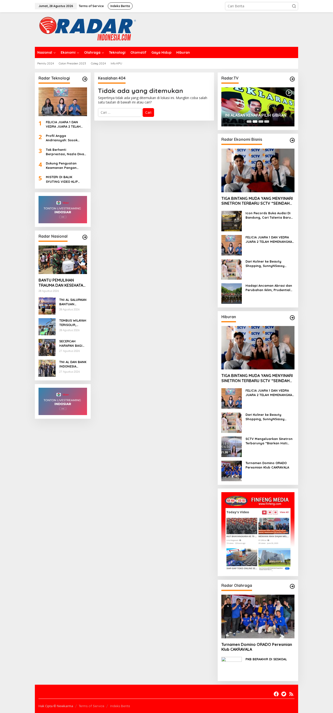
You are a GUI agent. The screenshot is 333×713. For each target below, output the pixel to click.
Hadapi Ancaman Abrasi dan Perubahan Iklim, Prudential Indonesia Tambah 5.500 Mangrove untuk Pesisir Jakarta (268, 288)
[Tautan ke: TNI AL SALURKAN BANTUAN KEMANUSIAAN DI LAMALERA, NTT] (47, 305)
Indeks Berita (120, 706)
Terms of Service (91, 706)
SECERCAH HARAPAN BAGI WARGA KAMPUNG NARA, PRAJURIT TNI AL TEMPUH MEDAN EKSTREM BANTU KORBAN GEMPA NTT (72, 343)
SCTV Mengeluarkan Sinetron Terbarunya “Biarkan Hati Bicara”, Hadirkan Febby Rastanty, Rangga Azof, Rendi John (269, 441)
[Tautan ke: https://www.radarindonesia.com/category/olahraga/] (292, 586)
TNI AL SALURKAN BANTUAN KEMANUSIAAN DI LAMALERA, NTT (73, 302)
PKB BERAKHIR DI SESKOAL (266, 659)
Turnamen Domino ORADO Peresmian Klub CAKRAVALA (267, 465)
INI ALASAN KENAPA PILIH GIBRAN (255, 115)
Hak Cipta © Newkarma (56, 706)
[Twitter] (284, 694)
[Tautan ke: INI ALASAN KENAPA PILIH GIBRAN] (257, 106)
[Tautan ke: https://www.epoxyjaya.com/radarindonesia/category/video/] (292, 79)
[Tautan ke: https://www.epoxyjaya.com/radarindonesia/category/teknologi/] (85, 79)
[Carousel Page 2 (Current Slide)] (255, 121)
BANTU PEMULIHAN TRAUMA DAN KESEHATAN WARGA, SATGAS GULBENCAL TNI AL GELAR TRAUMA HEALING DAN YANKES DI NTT (62, 283)
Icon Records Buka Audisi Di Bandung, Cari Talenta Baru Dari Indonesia (268, 215)
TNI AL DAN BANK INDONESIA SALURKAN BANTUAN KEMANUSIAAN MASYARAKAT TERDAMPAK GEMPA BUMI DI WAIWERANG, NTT (72, 364)
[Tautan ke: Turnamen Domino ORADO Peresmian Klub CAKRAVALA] (231, 470)
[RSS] (291, 694)
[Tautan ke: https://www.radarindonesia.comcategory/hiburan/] (292, 318)
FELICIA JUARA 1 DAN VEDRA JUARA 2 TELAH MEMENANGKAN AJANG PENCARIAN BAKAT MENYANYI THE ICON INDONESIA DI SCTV (64, 124)
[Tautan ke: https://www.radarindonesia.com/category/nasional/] (85, 237)
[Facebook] (276, 694)
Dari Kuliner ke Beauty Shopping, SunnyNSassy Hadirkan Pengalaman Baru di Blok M (269, 263)
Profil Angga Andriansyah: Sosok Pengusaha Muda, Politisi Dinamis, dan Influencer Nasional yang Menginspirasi (66, 138)
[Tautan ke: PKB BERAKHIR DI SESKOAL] (231, 666)
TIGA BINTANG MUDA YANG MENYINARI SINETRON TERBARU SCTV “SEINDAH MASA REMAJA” (257, 201)
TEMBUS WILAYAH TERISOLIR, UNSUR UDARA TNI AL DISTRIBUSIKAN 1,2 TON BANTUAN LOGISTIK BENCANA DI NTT (72, 322)
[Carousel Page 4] (266, 121)
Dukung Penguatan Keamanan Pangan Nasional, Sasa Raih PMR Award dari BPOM (66, 165)
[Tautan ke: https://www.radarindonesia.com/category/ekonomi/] (292, 140)
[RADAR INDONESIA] (86, 29)
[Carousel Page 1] (249, 121)
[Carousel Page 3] (260, 121)
